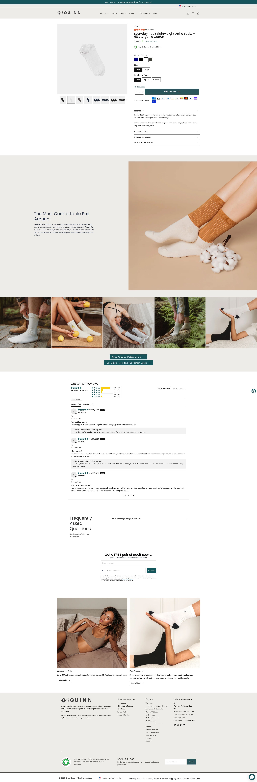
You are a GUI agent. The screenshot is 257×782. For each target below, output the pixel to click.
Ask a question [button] (179, 388)
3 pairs (146, 79)
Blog (155, 13)
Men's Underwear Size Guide (184, 711)
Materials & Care (141, 132)
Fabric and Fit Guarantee (155, 709)
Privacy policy (147, 778)
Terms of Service (123, 715)
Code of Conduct (152, 718)
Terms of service (161, 778)
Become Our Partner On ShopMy (154, 725)
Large (146, 69)
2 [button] (125, 495)
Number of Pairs (141, 75)
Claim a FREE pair (152, 712)
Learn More (136, 683)
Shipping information (142, 137)
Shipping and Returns (125, 706)
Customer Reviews (152, 732)
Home (136, 26)
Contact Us (121, 703)
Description (138, 111)
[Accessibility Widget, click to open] (253, 391)
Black (141, 60)
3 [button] (128, 495)
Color (140, 55)
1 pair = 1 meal (150, 715)
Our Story (149, 703)
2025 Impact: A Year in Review (156, 706)
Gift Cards (121, 709)
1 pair (138, 79)
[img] (83, 410)
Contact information (191, 778)
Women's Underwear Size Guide (183, 707)
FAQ (175, 703)
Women (103, 13)
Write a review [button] (164, 388)
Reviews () (76, 404)
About (132, 13)
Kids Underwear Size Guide (183, 714)
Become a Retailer (152, 729)
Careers (148, 741)
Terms (131, 579)
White (146, 60)
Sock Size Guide (179, 717)
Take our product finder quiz (184, 720)
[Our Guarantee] (165, 633)
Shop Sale (63, 680)
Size (136, 65)
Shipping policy (175, 778)
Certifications (151, 721)
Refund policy (134, 778)
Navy (136, 60)
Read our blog (151, 735)
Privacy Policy (125, 579)
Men (114, 13)
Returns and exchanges (143, 142)
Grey (151, 60)
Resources (144, 13)
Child (122, 13)
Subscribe (151, 570)
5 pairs (156, 79)
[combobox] (104, 570)
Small (138, 69)
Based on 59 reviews (79, 390)
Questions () (88, 404)
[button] (139, 30)
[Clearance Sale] (92, 633)
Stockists (149, 738)
